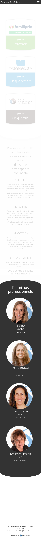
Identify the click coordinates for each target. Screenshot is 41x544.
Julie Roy (21, 328)
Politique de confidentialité (14, 531)
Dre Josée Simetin (20, 457)
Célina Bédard (20, 371)
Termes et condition (28, 531)
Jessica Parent (20, 414)
